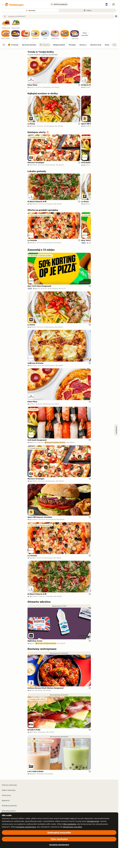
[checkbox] (5, 35)
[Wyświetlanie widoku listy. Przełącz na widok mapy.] (116, 16)
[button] (13, 4)
